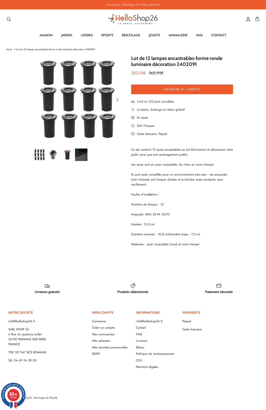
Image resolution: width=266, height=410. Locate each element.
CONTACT (218, 35)
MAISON (46, 35)
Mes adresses (101, 340)
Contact (141, 327)
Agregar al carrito (182, 89)
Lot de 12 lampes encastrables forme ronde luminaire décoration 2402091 (55, 49)
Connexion (99, 321)
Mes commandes (103, 334)
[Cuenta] (247, 19)
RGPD (96, 353)
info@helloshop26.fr (21, 321)
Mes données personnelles (110, 347)
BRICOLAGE (131, 35)
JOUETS (154, 35)
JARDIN (66, 35)
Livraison (142, 340)
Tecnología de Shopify (45, 398)
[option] (77, 99)
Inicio (9, 49)
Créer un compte (103, 327)
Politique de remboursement (155, 353)
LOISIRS (87, 35)
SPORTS (107, 35)
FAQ (199, 35)
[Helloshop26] (133, 19)
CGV (139, 360)
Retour (140, 347)
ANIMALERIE (178, 35)
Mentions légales (147, 367)
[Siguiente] (117, 99)
